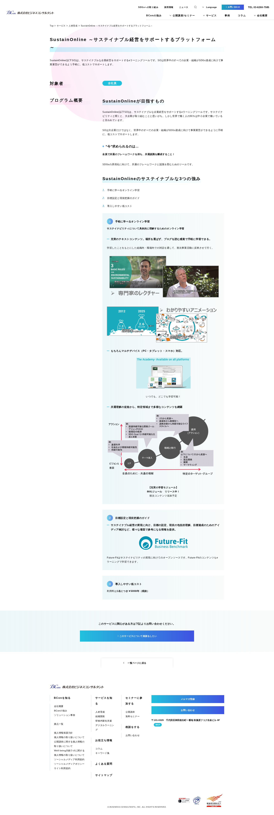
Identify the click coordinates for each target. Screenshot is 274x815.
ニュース (183, 7)
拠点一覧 (58, 724)
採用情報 (168, 7)
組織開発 (100, 716)
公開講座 (130, 712)
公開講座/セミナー (184, 15)
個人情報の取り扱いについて (69, 737)
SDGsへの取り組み (148, 7)
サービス (211, 15)
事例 (227, 15)
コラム (242, 15)
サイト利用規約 (62, 768)
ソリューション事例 (64, 715)
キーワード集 (102, 753)
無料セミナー (133, 716)
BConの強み (154, 15)
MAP (158, 725)
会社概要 (262, 15)
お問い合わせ (133, 735)
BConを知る (62, 698)
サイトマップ (103, 775)
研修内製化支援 (103, 720)
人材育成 (100, 712)
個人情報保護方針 (63, 733)
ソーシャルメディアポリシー (69, 764)
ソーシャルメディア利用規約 (69, 759)
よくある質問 (103, 763)
